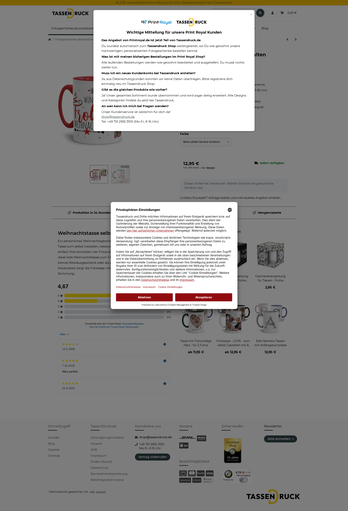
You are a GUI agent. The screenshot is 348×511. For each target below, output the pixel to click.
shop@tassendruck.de (118, 117)
